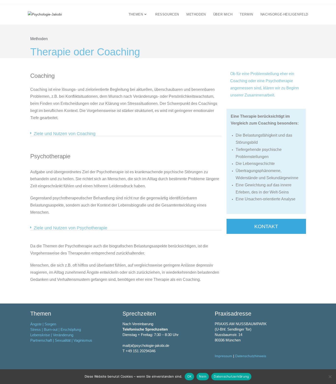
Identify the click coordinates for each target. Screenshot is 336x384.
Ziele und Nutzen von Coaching (64, 133)
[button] (126, 133)
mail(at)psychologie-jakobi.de (145, 346)
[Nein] (329, 376)
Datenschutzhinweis (250, 356)
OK (189, 376)
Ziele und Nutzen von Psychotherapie (70, 227)
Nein (202, 376)
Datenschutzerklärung (231, 376)
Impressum (223, 356)
